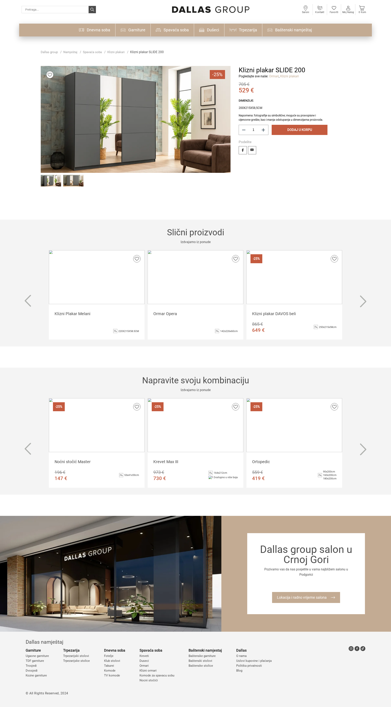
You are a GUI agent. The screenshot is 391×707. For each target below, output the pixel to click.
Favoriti (334, 12)
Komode (109, 670)
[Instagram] (351, 648)
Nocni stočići (148, 680)
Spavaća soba (92, 52)
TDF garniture (35, 661)
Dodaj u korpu (299, 130)
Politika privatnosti (249, 666)
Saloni (305, 12)
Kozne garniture (36, 675)
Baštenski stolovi (200, 661)
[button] (51, 185)
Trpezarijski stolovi (76, 656)
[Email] (252, 150)
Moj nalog (348, 12)
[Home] (210, 9)
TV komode (112, 675)
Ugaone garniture (37, 656)
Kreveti (144, 656)
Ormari (274, 76)
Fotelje (108, 656)
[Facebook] (243, 150)
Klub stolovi (112, 661)
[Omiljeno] (50, 74)
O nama (241, 656)
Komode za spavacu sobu (156, 675)
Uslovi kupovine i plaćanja (254, 661)
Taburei (109, 666)
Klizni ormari (148, 670)
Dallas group (49, 52)
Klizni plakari (116, 52)
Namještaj (70, 52)
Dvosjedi (31, 670)
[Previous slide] (28, 301)
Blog (239, 670)
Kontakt (319, 12)
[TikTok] (362, 648)
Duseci (144, 661)
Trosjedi (31, 666)
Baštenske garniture (202, 656)
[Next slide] (363, 301)
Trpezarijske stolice (76, 661)
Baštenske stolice (201, 666)
